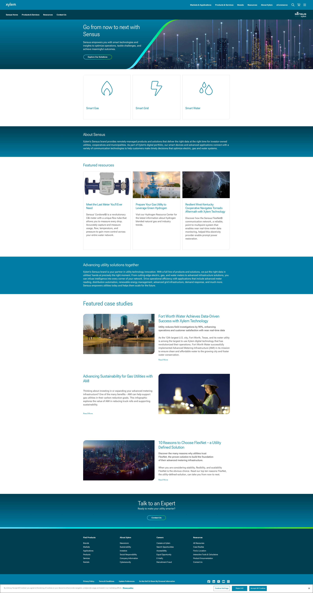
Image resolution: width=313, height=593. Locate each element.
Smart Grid (142, 108)
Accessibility (161, 551)
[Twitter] (218, 581)
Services (86, 558)
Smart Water (192, 108)
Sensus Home (12, 15)
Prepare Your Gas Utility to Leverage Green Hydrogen (151, 206)
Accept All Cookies (258, 588)
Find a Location (199, 551)
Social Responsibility (128, 554)
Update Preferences (126, 581)
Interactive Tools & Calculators (205, 554)
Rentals (86, 562)
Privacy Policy (88, 581)
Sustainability (125, 547)
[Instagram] (228, 581)
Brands (240, 5)
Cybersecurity (125, 562)
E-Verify (159, 558)
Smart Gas (92, 108)
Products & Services (224, 5)
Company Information (129, 558)
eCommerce (282, 5)
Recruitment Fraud (164, 562)
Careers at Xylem (163, 543)
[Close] (309, 588)
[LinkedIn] (213, 581)
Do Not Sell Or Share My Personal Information (157, 581)
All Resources (198, 543)
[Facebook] (208, 581)
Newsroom (124, 543)
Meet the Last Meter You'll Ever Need (104, 206)
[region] (156, 588)
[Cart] (298, 4)
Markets (86, 547)
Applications (88, 551)
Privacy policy (128, 588)
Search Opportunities (165, 547)
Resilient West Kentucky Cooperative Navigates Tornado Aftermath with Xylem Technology (205, 208)
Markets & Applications (200, 5)
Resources (252, 5)
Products (86, 554)
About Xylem (267, 5)
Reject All (239, 588)
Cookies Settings (222, 588)
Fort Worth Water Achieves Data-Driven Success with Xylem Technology (188, 318)
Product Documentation (203, 558)
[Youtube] (223, 581)
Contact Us (61, 15)
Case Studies (198, 547)
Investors (123, 551)
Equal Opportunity (163, 554)
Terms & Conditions (106, 581)
